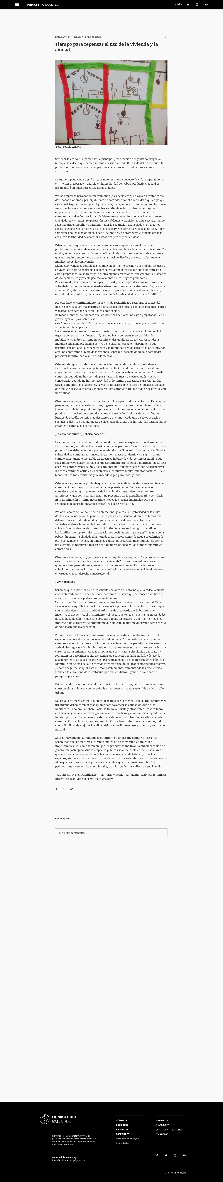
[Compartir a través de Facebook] (56, 788)
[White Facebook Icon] (179, 4)
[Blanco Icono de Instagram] (197, 4)
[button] (17, 4)
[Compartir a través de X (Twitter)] (64, 788)
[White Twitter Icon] (188, 4)
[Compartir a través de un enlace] (71, 788)
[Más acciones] (165, 36)
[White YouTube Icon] (206, 4)
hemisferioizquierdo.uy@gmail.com (69, 1160)
